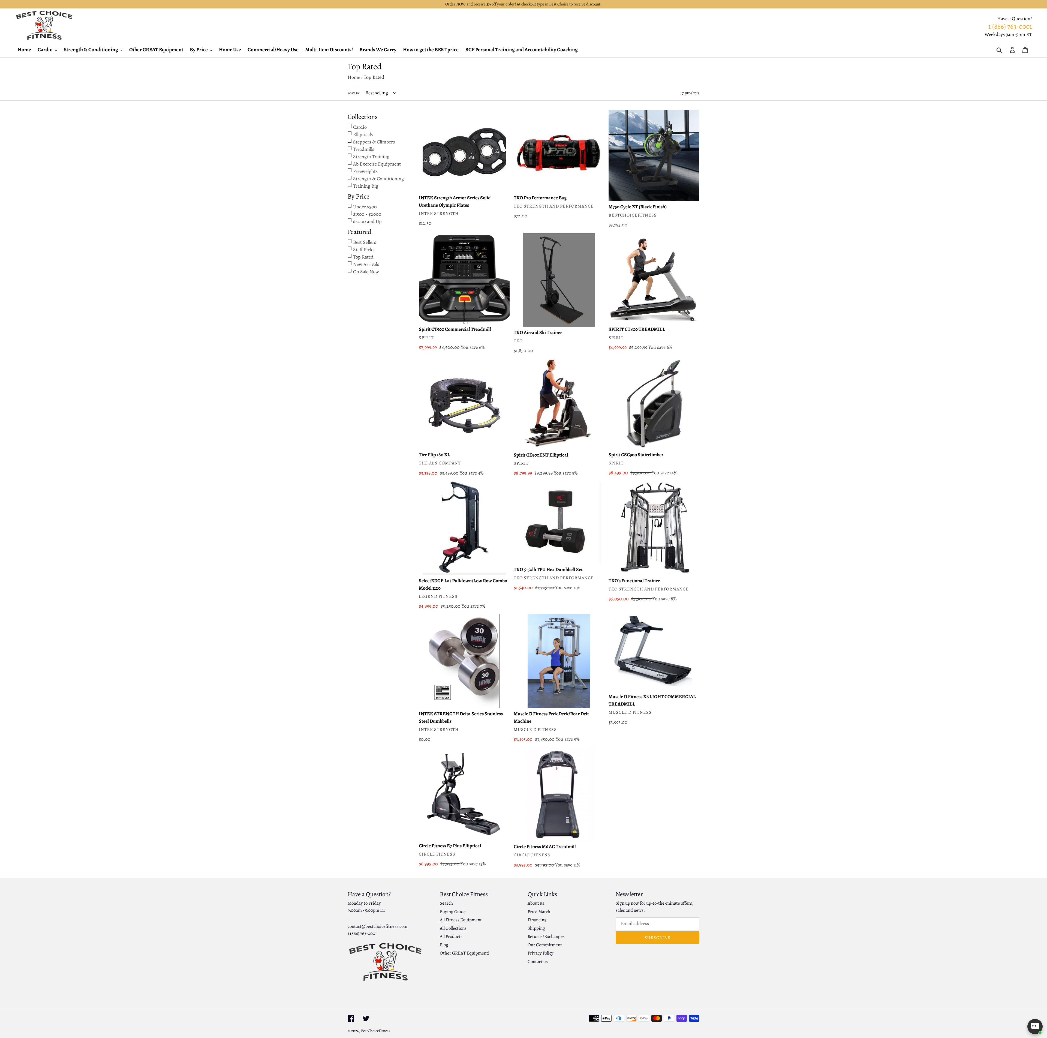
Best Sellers (364, 242)
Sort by (353, 93)
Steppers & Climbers (374, 142)
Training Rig (365, 186)
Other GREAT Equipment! (464, 953)
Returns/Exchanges (546, 936)
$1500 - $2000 (367, 214)
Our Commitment (545, 945)
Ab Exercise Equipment (377, 164)
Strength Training (371, 156)
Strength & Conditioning (378, 178)
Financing (537, 920)
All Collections (453, 928)
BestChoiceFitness (375, 1030)
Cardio (360, 127)
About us (536, 903)
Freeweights (365, 171)
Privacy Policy (540, 953)
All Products (451, 936)
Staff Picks (363, 249)
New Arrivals (366, 264)
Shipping (536, 928)
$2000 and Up (367, 221)
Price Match (539, 911)
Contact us (538, 961)
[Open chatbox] (1035, 1026)
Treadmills (363, 149)
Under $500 (365, 206)
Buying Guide (453, 911)
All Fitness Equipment (461, 920)
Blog (444, 945)
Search (446, 903)
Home (354, 77)
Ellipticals (363, 134)
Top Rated (363, 257)
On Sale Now (366, 271)
